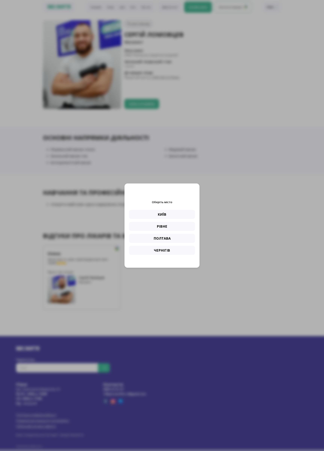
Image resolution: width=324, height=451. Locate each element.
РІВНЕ (162, 226)
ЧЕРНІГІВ (162, 250)
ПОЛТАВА (162, 238)
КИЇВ (162, 214)
